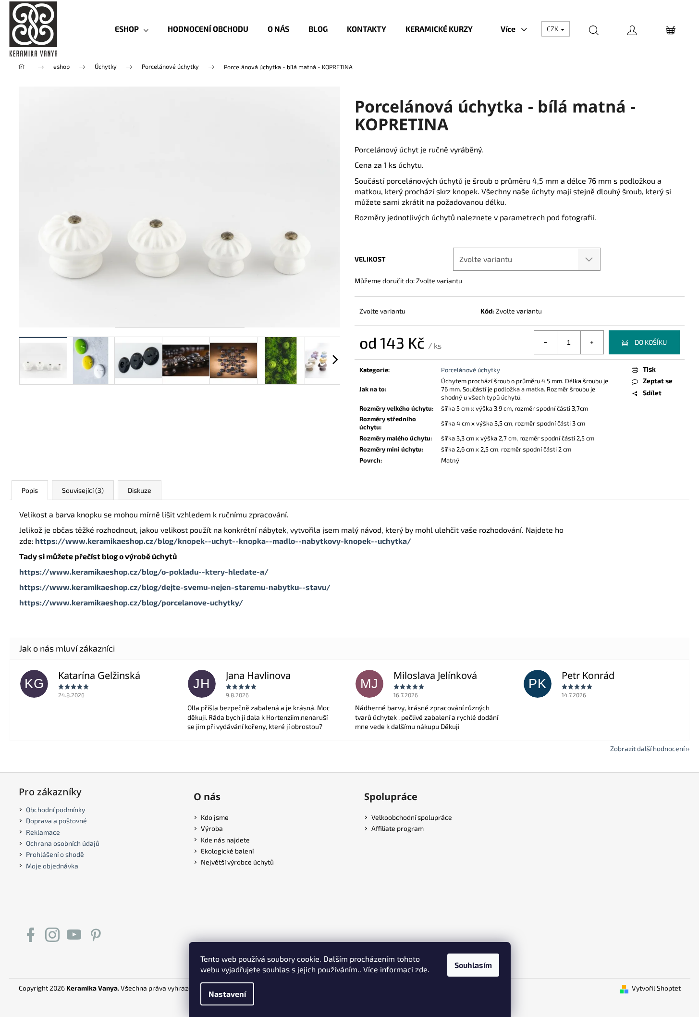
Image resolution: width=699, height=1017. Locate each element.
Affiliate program (397, 828)
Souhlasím (473, 964)
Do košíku (651, 342)
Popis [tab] (30, 490)
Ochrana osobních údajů (62, 843)
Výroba (212, 828)
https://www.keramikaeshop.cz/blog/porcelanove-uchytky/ (131, 602)
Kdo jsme (215, 817)
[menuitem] (131, 29)
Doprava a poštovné (56, 820)
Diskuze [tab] (139, 490)
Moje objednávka (52, 866)
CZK (553, 29)
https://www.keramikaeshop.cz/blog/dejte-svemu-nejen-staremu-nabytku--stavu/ (175, 586)
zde (421, 969)
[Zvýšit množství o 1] (591, 342)
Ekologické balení (227, 851)
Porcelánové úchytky (470, 370)
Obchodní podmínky (55, 809)
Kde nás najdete (225, 840)
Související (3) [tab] (83, 490)
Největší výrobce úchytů (237, 862)
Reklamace (43, 832)
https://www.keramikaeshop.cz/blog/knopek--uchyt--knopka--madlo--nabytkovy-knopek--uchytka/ (223, 540)
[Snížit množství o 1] (545, 342)
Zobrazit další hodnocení (647, 748)
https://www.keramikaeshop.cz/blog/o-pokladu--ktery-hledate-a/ (144, 571)
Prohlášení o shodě (55, 854)
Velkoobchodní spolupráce (411, 817)
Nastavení (227, 993)
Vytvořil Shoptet (656, 988)
